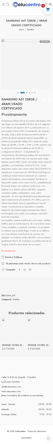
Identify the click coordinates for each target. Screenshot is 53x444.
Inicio (21, 29)
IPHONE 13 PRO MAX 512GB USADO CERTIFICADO (13, 345)
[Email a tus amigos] (30, 269)
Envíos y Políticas (13, 257)
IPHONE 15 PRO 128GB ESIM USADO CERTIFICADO (39, 345)
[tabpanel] (26, 65)
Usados (30, 29)
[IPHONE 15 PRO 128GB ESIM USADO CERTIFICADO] (39, 330)
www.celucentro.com (11, 391)
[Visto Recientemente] (48, 438)
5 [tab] (32, 95)
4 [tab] (29, 95)
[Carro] (50, 4)
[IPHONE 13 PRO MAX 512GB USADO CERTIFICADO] (13, 330)
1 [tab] (18, 95)
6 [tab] (34, 95)
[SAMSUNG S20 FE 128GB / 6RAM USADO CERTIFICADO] (49, 100)
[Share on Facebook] (19, 270)
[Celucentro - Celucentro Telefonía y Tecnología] (26, 4)
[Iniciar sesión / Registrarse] (46, 4)
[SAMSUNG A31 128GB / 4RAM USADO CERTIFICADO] (44, 100)
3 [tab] (26, 95)
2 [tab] (22, 95)
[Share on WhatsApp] (24, 269)
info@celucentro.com (11, 386)
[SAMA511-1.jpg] (26, 64)
